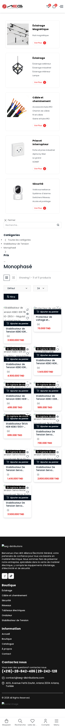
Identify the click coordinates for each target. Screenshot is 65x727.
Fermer (11, 220)
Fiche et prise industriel (43, 150)
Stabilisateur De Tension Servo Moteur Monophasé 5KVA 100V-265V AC (47, 436)
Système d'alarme (41, 193)
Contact (6, 653)
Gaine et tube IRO (41, 118)
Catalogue (8, 643)
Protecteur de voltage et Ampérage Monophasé (44, 321)
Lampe (35, 75)
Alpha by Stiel (39, 154)
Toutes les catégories (19, 239)
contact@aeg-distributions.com (25, 677)
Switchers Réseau (41, 197)
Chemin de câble (41, 110)
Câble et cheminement (41, 99)
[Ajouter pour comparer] (27, 309)
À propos (7, 648)
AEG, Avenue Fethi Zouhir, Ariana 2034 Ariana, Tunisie (32, 684)
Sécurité (37, 184)
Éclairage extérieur (41, 63)
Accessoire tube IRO (42, 106)
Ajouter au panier (19, 323)
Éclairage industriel (41, 67)
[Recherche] (58, 225)
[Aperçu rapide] (27, 314)
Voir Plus (38, 42)
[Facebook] (5, 576)
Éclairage (38, 58)
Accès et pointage (41, 201)
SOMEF (35, 161)
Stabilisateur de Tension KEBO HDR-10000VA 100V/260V (47, 363)
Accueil (6, 633)
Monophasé (10, 247)
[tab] (7, 278)
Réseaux (6, 605)
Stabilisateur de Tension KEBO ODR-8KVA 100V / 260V (47, 399)
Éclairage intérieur (41, 71)
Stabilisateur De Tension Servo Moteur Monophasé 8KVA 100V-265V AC (17, 472)
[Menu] (61, 6)
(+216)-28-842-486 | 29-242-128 (29, 671)
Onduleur (7, 615)
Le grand (36, 157)
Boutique (7, 638)
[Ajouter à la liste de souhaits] (27, 318)
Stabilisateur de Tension (16, 243)
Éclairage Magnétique (40, 27)
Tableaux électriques (13, 610)
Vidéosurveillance (41, 189)
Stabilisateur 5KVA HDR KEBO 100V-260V (17, 426)
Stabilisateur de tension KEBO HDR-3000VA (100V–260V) (17, 400)
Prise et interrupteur (40, 142)
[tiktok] (11, 576)
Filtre (12, 296)
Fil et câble (37, 114)
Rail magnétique (40, 35)
